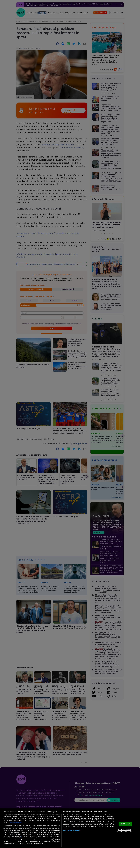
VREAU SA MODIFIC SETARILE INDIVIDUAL (124, 831)
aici (21, 836)
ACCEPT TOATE (125, 824)
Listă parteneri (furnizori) (71, 830)
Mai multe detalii (16, 822)
